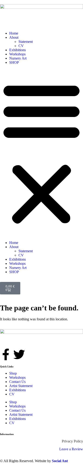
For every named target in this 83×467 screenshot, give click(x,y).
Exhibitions (17, 50)
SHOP (14, 62)
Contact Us (17, 382)
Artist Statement (21, 386)
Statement (25, 42)
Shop (13, 373)
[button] (41, 152)
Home (13, 33)
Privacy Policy (72, 441)
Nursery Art (18, 58)
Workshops (17, 54)
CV (21, 46)
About (13, 37)
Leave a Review (71, 449)
